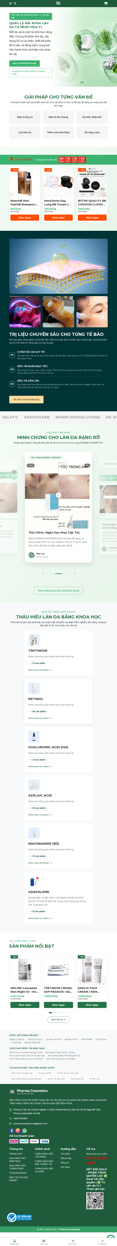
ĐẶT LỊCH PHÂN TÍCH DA (24, 63)
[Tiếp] (74, 573)
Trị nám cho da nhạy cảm (68, 1073)
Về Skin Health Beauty (26, 399)
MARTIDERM (86, 1039)
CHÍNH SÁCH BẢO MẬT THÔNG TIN (44, 1162)
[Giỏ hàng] (105, 4)
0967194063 (20, 1118)
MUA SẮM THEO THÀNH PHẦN (17, 1167)
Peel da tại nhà (76, 1079)
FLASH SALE (23, 159)
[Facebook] (11, 1130)
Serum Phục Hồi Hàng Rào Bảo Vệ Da (26, 1052)
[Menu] (10, 3)
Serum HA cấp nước (56, 1079)
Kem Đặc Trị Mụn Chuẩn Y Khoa (60, 1052)
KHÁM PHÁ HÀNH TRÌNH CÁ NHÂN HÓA (31, 72)
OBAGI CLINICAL (17, 1039)
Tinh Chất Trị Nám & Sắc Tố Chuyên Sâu (27, 1055)
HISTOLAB (16, 1042)
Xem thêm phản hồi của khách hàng (58, 590)
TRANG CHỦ (15, 1153)
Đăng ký (65, 1162)
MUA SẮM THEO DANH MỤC (17, 1159)
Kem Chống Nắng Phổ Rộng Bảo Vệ (64, 1055)
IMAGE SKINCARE (33, 1042)
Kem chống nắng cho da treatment (26, 1079)
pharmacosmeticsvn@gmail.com (30, 1123)
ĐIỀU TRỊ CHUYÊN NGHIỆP (18, 1179)
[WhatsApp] (24, 1130)
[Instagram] (18, 1130)
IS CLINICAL (101, 1039)
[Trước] (42, 573)
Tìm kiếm (65, 1153)
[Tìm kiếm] (15, 3)
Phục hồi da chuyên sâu (22, 1073)
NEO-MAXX (58, 417)
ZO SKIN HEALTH (53, 1039)
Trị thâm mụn (94, 1079)
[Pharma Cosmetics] (58, 3)
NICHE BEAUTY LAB (24, 417)
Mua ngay (25, 217)
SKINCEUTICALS (35, 1039)
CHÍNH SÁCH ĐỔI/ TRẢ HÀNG (44, 1155)
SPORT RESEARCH (91, 417)
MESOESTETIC (71, 1039)
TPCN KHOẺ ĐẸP (18, 1173)
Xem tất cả (57, 1019)
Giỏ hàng (65, 1167)
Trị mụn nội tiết (44, 1073)
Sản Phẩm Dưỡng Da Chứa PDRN (60, 1059)
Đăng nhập (66, 1158)
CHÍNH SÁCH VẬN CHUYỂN (44, 1170)
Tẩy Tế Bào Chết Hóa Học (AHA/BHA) (26, 1059)
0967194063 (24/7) (96, 1160)
